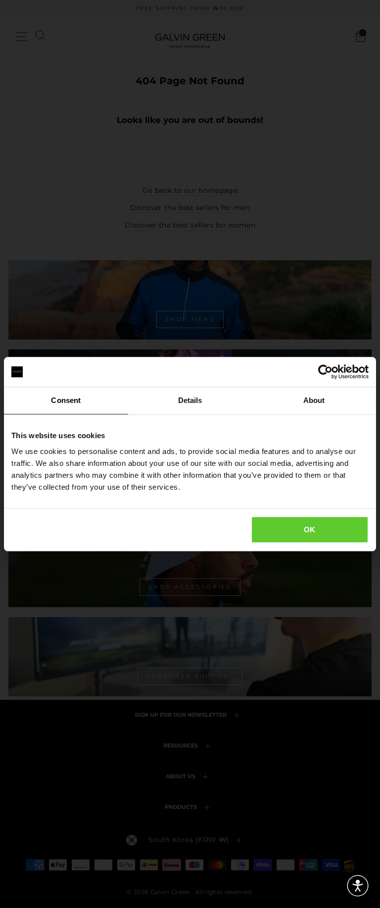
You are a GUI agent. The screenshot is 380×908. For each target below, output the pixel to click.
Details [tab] (190, 400)
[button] (357, 885)
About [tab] (314, 400)
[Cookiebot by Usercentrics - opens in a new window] (325, 371)
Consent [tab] (66, 400)
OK (310, 529)
